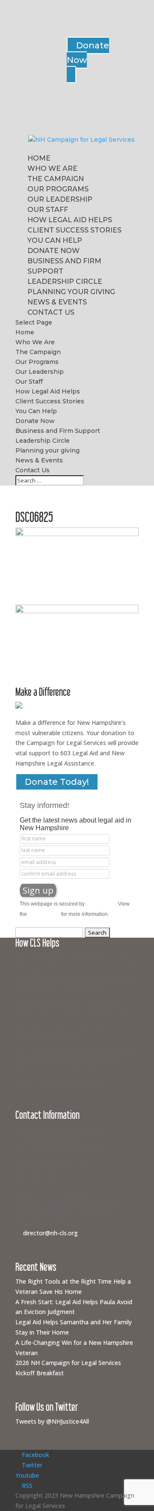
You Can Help (54, 240)
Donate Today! (57, 782)
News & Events (57, 302)
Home (38, 158)
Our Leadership (59, 199)
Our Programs (58, 189)
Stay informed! (44, 805)
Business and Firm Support (57, 431)
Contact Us (50, 312)
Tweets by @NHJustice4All (52, 1421)
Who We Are (52, 168)
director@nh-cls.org (50, 1233)
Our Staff (47, 210)
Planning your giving (71, 292)
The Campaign (55, 179)
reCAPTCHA (101, 904)
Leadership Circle (64, 281)
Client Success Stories (74, 230)
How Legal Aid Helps (69, 220)
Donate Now (53, 251)
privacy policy (44, 914)
